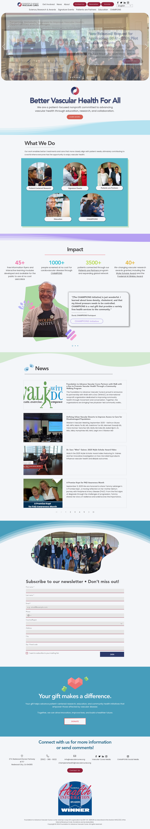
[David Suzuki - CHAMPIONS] (72, 345)
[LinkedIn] (124, 2)
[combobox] (75, 624)
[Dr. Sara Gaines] (79, 77)
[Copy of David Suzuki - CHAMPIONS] (77, 345)
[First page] (57, 512)
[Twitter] (121, 2)
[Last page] (93, 512)
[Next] (146, 47)
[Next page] (89, 512)
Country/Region (31, 620)
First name (30, 587)
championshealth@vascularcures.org (75, 763)
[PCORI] (76, 77)
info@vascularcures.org (75, 759)
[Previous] (3, 47)
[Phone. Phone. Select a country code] (29, 615)
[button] (66, 10)
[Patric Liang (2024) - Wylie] (75, 345)
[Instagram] (128, 2)
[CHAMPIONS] (74, 77)
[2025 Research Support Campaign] (77, 77)
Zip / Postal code (32, 644)
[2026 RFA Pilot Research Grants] (70, 77)
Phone (28, 612)
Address (29, 628)
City (27, 636)
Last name (30, 595)
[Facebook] (118, 2)
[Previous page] (61, 512)
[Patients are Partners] (72, 77)
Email (28, 603)
